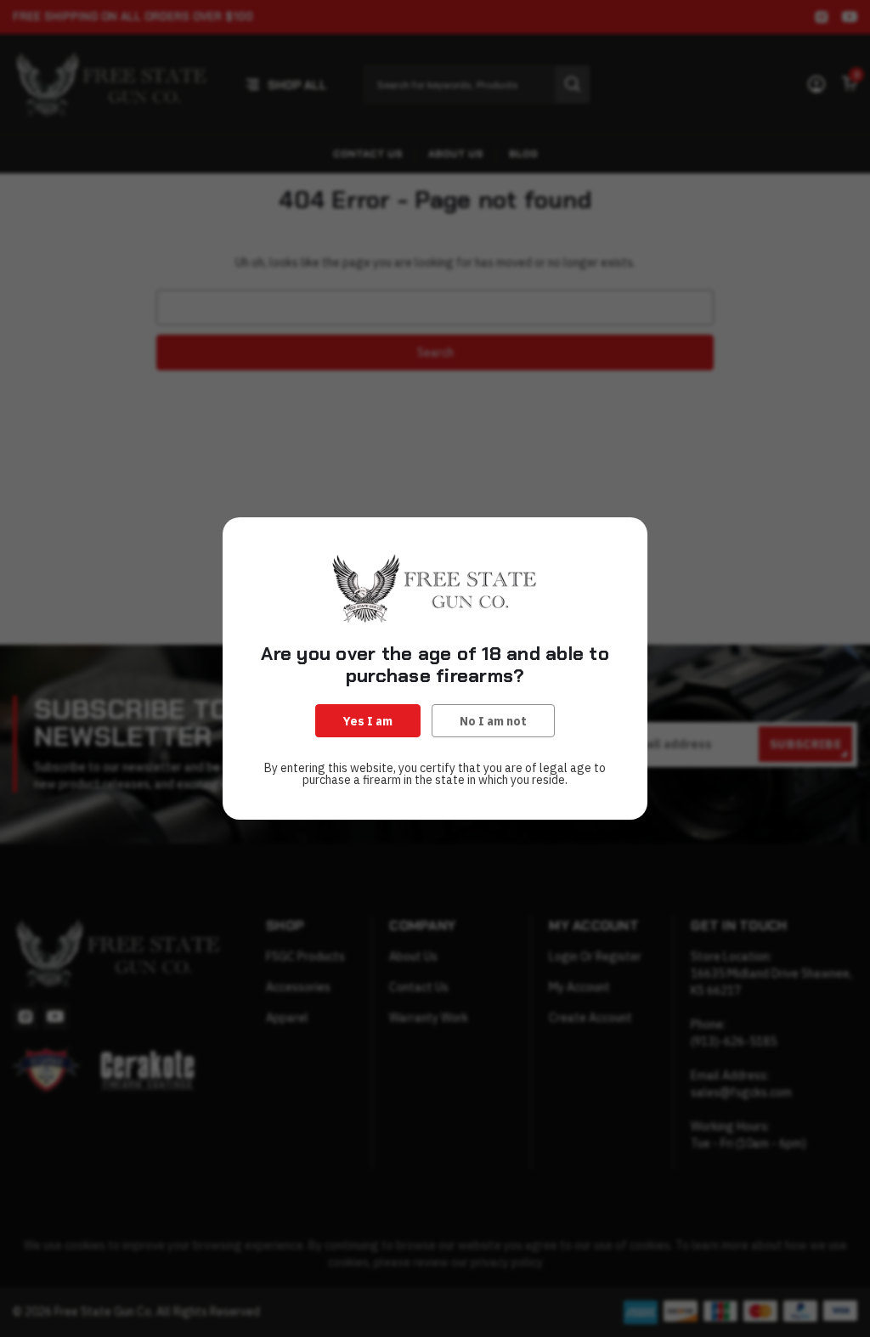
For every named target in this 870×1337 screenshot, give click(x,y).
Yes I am (368, 721)
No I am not (493, 721)
